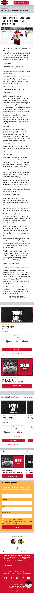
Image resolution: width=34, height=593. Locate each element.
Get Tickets (20, 3)
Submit (17, 527)
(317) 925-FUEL (8, 565)
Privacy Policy (17, 571)
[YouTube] (28, 578)
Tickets (18, 349)
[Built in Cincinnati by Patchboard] (17, 586)
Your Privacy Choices (8, 573)
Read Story (17, 386)
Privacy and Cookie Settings (23, 573)
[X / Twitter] (17, 578)
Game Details (18, 354)
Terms (24, 571)
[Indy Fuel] (4, 2)
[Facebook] (5, 578)
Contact (10, 571)
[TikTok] (22, 578)
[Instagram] (11, 578)
